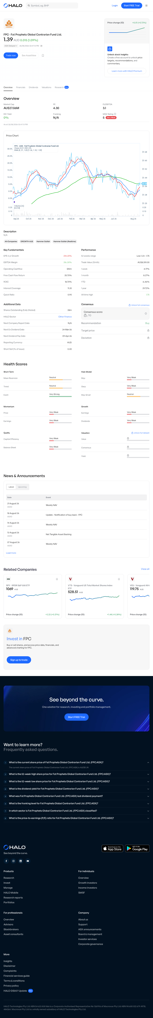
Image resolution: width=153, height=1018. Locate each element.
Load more (11, 553)
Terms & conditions (14, 980)
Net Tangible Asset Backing (58, 534)
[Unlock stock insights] (109, 48)
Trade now (11, 55)
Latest (11, 487)
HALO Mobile (11, 892)
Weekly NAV (51, 505)
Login (115, 5)
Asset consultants (13, 934)
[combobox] (11, 46)
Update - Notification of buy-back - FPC (64, 515)
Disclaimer (9, 965)
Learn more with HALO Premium (127, 71)
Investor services (87, 939)
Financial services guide (17, 975)
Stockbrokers (11, 929)
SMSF (81, 892)
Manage (8, 887)
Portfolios (9, 902)
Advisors (8, 924)
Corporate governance (90, 944)
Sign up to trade (18, 659)
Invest (7, 882)
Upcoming (22, 487)
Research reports (13, 897)
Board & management (90, 934)
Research (9, 877)
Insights (8, 961)
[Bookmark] (43, 55)
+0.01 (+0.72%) (139, 23)
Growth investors (87, 882)
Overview (83, 877)
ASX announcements (89, 929)
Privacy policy (11, 985)
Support (82, 924)
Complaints (10, 970)
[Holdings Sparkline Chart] (126, 33)
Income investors (87, 887)
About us (83, 919)
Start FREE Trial (132, 5)
